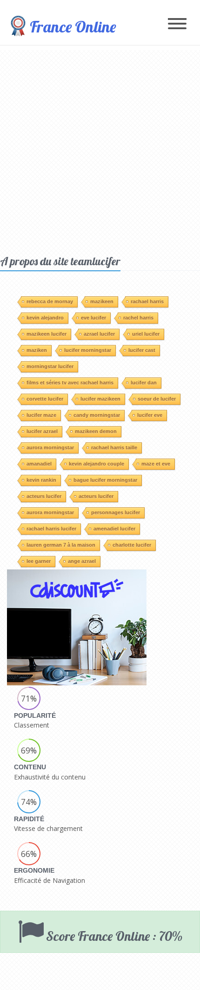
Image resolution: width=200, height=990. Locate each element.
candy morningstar (96, 415)
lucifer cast (141, 350)
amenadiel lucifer (114, 528)
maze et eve (155, 463)
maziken (37, 350)
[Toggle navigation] (177, 24)
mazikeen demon (96, 431)
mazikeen (101, 301)
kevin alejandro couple (96, 463)
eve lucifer (93, 317)
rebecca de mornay (50, 301)
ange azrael (82, 561)
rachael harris (147, 301)
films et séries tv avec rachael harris (70, 382)
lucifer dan (144, 382)
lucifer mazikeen (100, 399)
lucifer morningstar (87, 350)
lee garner (39, 561)
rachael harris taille (114, 447)
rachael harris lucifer (51, 528)
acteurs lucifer (44, 496)
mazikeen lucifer (47, 334)
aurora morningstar (50, 447)
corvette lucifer (45, 399)
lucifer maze (41, 415)
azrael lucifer (99, 334)
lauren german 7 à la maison (61, 545)
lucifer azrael (42, 431)
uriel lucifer (146, 334)
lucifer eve (149, 415)
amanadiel (39, 463)
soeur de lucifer (157, 399)
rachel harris (138, 317)
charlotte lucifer (132, 545)
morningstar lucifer (50, 366)
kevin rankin (41, 480)
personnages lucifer (115, 512)
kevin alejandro (45, 317)
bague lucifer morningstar (105, 480)
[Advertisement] (100, 149)
